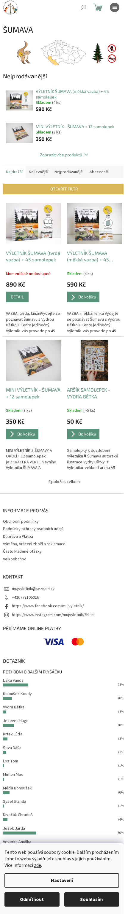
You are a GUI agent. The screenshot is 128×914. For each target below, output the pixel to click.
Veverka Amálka (17, 842)
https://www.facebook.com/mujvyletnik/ (48, 606)
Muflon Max (13, 775)
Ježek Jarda (14, 829)
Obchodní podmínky (21, 521)
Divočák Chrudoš (18, 815)
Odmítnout (32, 899)
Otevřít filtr (64, 188)
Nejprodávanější (68, 172)
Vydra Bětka (13, 707)
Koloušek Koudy (17, 694)
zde (37, 865)
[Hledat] (83, 7)
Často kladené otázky (22, 551)
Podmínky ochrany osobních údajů (33, 529)
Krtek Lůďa (12, 734)
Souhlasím (91, 899)
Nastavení (62, 880)
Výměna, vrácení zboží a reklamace (34, 544)
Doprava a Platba (18, 537)
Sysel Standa (14, 802)
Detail (17, 296)
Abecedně (99, 172)
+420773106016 (25, 597)
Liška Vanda (13, 680)
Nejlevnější (38, 172)
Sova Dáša (12, 748)
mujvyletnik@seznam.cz (33, 589)
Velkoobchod (14, 559)
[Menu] (115, 7)
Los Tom (10, 761)
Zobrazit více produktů (61, 154)
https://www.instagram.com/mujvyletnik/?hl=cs (54, 615)
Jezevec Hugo (16, 721)
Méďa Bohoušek (17, 788)
